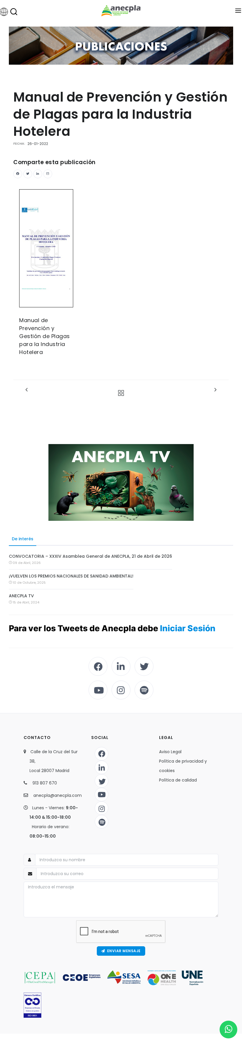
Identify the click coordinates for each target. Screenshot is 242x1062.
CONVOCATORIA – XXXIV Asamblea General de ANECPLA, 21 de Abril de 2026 (90, 556)
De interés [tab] (22, 539)
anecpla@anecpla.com (57, 795)
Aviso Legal (170, 752)
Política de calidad (178, 780)
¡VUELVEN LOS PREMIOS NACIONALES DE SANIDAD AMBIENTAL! (71, 576)
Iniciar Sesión (187, 628)
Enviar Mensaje (123, 950)
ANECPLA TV (21, 596)
